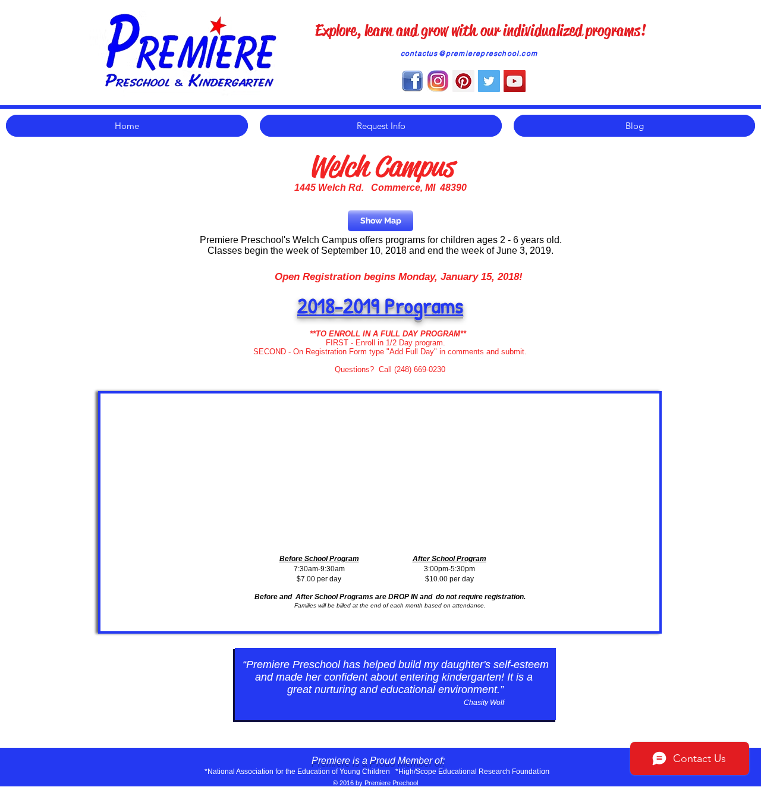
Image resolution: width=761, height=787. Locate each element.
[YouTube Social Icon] (515, 81)
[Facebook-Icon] (412, 81)
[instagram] (438, 81)
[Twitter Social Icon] (489, 81)
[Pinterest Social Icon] (463, 81)
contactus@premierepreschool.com (469, 53)
